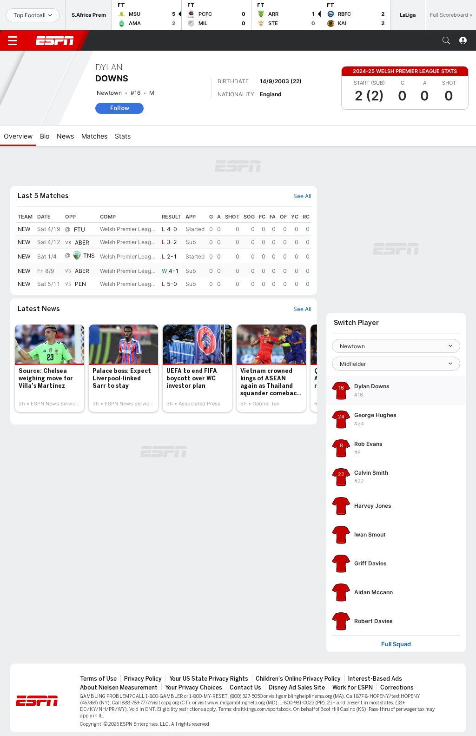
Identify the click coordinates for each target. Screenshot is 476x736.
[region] (163, 250)
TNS (89, 255)
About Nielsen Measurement (119, 687)
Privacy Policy (143, 679)
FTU (79, 229)
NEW (24, 228)
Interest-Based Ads (375, 679)
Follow (119, 108)
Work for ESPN (352, 687)
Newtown (109, 92)
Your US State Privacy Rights (208, 679)
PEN (80, 283)
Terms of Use (98, 679)
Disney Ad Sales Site (297, 687)
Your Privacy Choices (193, 687)
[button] (446, 40)
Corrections (397, 687)
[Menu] (12, 40)
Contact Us (245, 687)
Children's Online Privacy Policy (298, 679)
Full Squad (396, 644)
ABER (82, 242)
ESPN (55, 40)
